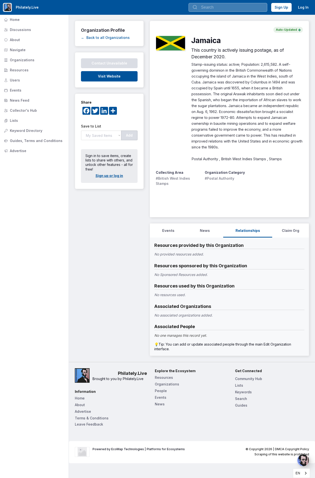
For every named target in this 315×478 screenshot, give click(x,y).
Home (11, 19)
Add (129, 135)
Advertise (14, 151)
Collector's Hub (20, 110)
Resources (16, 70)
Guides (241, 405)
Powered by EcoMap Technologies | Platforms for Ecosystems (139, 449)
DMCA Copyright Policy (292, 449)
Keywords (243, 392)
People (161, 391)
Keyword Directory (22, 130)
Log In (303, 7)
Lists (10, 120)
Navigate (14, 50)
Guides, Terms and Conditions (33, 141)
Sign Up (281, 7)
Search (241, 399)
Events (12, 90)
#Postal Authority (219, 178)
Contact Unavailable (109, 63)
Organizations (18, 60)
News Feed (16, 100)
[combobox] (301, 473)
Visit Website (109, 76)
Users (11, 80)
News (160, 404)
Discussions (17, 30)
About (11, 40)
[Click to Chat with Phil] (303, 460)
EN (298, 473)
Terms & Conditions (92, 418)
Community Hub (248, 379)
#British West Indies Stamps (173, 181)
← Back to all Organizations (105, 37)
